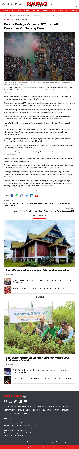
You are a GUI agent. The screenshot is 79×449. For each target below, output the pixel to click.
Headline (20, 410)
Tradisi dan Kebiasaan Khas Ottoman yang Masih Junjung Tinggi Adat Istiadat (40, 288)
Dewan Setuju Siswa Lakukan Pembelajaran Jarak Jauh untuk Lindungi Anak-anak (42, 378)
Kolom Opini (46, 410)
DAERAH (26, 10)
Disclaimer (57, 442)
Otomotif (65, 410)
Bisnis (65, 407)
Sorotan (16, 413)
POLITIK (44, 10)
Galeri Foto (42, 407)
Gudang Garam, (24, 190)
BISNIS (61, 10)
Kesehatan (36, 410)
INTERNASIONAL (71, 10)
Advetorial (32, 407)
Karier (28, 410)
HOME (6, 10)
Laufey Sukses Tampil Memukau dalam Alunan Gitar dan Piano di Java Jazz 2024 (44, 211)
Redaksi (15, 442)
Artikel (59, 407)
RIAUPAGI (37, 4)
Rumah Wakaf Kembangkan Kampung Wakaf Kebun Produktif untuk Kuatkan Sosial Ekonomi (37, 359)
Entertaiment (10, 410)
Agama (51, 407)
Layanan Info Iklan (24, 442)
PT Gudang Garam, (13, 190)
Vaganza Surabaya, (44, 190)
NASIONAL (35, 10)
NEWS (13, 10)
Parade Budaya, (33, 190)
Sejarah (8, 413)
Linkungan (56, 410)
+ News (13, 407)
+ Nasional (22, 407)
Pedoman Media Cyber (37, 442)
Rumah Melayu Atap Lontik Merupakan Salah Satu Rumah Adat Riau (37, 270)
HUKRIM (53, 10)
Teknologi (25, 413)
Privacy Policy (49, 442)
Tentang (63, 442)
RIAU (19, 10)
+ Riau (7, 407)
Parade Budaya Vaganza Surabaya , (60, 190)
